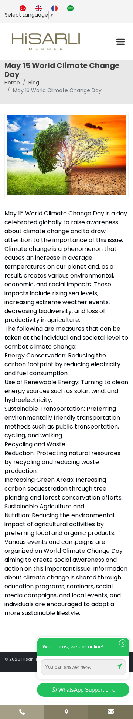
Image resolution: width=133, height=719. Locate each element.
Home (12, 82)
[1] (120, 42)
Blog (33, 82)
